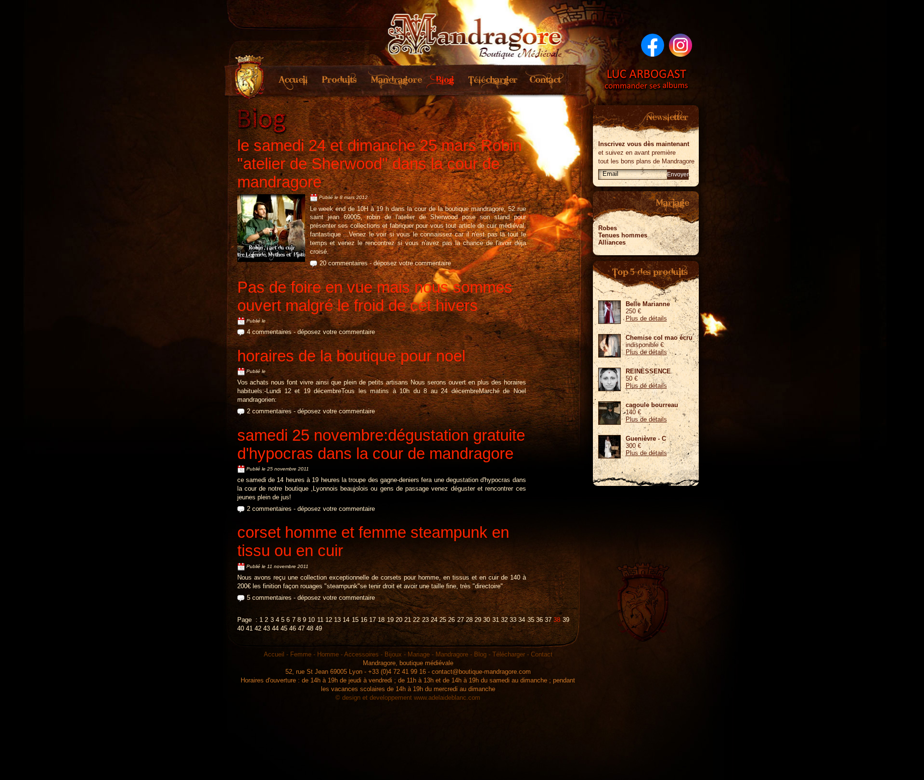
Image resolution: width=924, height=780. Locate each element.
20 (399, 619)
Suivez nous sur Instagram (680, 45)
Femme (300, 654)
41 (249, 628)
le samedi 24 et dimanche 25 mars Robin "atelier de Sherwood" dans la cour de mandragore (379, 163)
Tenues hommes (622, 235)
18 (381, 619)
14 (346, 619)
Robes (607, 228)
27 (460, 619)
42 (258, 628)
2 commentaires (269, 411)
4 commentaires (269, 331)
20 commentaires (344, 263)
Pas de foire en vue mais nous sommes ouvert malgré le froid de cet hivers (375, 296)
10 (311, 619)
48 (310, 628)
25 (442, 619)
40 (240, 628)
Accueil (293, 80)
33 (513, 619)
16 (363, 619)
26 (451, 619)
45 (284, 628)
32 (504, 619)
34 (521, 619)
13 (337, 619)
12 (328, 619)
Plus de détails (646, 318)
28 (469, 619)
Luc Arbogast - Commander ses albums (646, 79)
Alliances (612, 242)
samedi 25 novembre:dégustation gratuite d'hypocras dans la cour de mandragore (381, 444)
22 (416, 619)
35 (530, 619)
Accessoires (361, 654)
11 (320, 619)
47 (301, 628)
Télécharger (492, 80)
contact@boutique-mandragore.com (481, 671)
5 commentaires (269, 597)
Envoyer (678, 174)
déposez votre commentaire (412, 263)
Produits (338, 80)
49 (318, 628)
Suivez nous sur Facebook (652, 45)
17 (372, 619)
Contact (546, 80)
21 (407, 619)
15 (355, 619)
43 (266, 628)
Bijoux (393, 654)
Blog (443, 80)
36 (539, 619)
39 (566, 619)
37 (548, 619)
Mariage (419, 654)
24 (434, 619)
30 (486, 619)
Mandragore (393, 80)
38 (556, 619)
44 (275, 628)
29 (478, 619)
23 (425, 619)
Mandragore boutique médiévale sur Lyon (475, 34)
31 (495, 619)
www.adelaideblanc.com (447, 697)
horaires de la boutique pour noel (351, 356)
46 (292, 628)
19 (390, 619)
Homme (328, 654)
